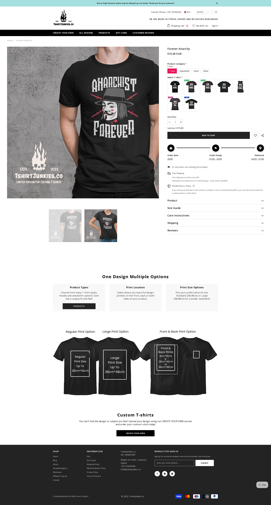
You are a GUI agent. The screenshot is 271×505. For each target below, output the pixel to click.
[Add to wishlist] (255, 135)
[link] (135, 297)
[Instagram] (164, 473)
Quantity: (172, 116)
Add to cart (208, 135)
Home (10, 40)
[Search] (206, 12)
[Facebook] (157, 473)
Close (217, 3)
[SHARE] (261, 135)
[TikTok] (172, 473)
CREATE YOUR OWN (135, 433)
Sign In (215, 25)
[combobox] (204, 12)
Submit (204, 463)
